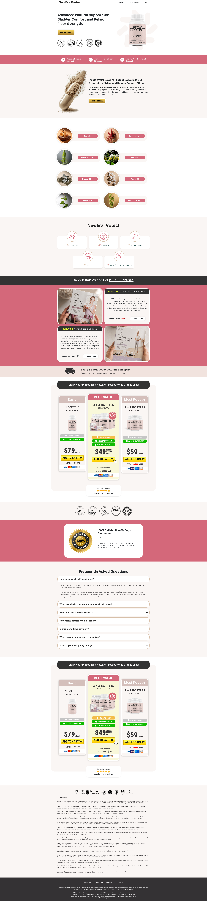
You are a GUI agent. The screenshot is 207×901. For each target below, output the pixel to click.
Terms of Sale (87, 882)
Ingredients (122, 2)
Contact (121, 882)
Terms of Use (99, 882)
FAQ (145, 2)
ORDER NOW (65, 32)
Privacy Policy (110, 882)
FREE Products (135, 2)
